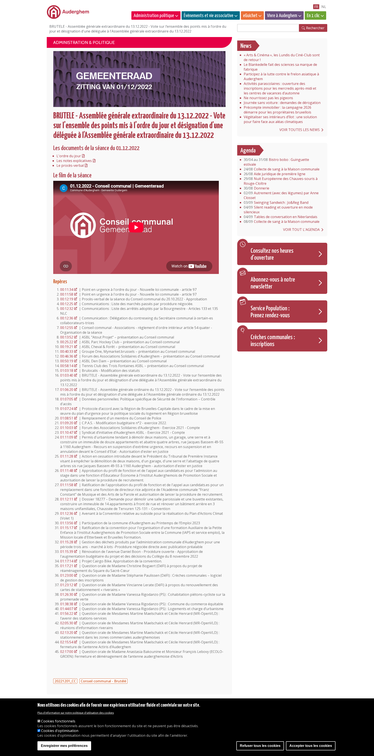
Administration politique (154, 15)
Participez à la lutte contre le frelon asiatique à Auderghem (281, 76)
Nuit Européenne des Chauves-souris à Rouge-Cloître (281, 181)
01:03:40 (66, 375)
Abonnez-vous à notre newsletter (273, 283)
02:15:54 (66, 642)
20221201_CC (65, 681)
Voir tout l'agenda (301, 229)
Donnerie (256, 188)
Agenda (248, 151)
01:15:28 (66, 542)
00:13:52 (66, 337)
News (245, 46)
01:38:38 (66, 604)
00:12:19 (66, 299)
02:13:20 (66, 632)
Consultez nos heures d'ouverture (272, 254)
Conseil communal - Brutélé (103, 681)
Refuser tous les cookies (260, 746)
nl (323, 6)
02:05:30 (66, 623)
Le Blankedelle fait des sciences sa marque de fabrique (280, 67)
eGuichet (250, 15)
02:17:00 (66, 651)
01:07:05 (66, 399)
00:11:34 (66, 289)
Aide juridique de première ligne (274, 174)
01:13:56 (66, 523)
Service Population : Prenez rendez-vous (270, 312)
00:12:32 (66, 308)
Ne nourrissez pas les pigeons (268, 98)
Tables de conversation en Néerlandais (280, 216)
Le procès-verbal (70, 165)
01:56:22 (66, 613)
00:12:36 (66, 318)
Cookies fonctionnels (58, 721)
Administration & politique (84, 42)
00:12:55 (66, 327)
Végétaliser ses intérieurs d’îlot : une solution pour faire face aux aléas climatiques (280, 119)
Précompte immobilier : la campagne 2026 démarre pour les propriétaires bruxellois (277, 110)
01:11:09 (66, 437)
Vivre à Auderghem (282, 15)
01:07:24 (66, 408)
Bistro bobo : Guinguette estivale (276, 162)
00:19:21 (66, 346)
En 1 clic (313, 15)
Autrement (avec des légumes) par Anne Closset (281, 195)
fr (316, 6)
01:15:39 (66, 551)
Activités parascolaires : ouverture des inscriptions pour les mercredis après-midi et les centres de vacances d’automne (280, 88)
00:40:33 (66, 351)
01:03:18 (66, 370)
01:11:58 (66, 484)
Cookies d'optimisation (59, 730)
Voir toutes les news (299, 129)
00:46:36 (66, 356)
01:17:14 (66, 561)
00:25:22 (66, 342)
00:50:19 (66, 361)
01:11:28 (66, 456)
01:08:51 (66, 418)
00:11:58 (66, 294)
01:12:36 (66, 513)
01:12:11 (66, 499)
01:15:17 (66, 527)
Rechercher (315, 28)
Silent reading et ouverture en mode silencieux (278, 209)
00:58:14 (66, 365)
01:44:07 (66, 608)
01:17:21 (66, 565)
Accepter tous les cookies (310, 746)
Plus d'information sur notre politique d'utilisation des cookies (75, 713)
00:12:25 (66, 303)
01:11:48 (66, 470)
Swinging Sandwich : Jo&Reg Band (276, 202)
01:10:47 (66, 432)
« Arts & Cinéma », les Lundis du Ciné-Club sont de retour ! (282, 57)
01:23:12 (66, 585)
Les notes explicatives (74, 160)
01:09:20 (66, 423)
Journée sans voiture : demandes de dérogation (282, 102)
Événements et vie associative (208, 15)
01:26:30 (66, 594)
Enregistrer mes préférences (64, 746)
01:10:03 (66, 427)
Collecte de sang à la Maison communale (281, 169)
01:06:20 (66, 389)
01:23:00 (66, 575)
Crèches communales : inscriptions (273, 340)
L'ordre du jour (68, 156)
